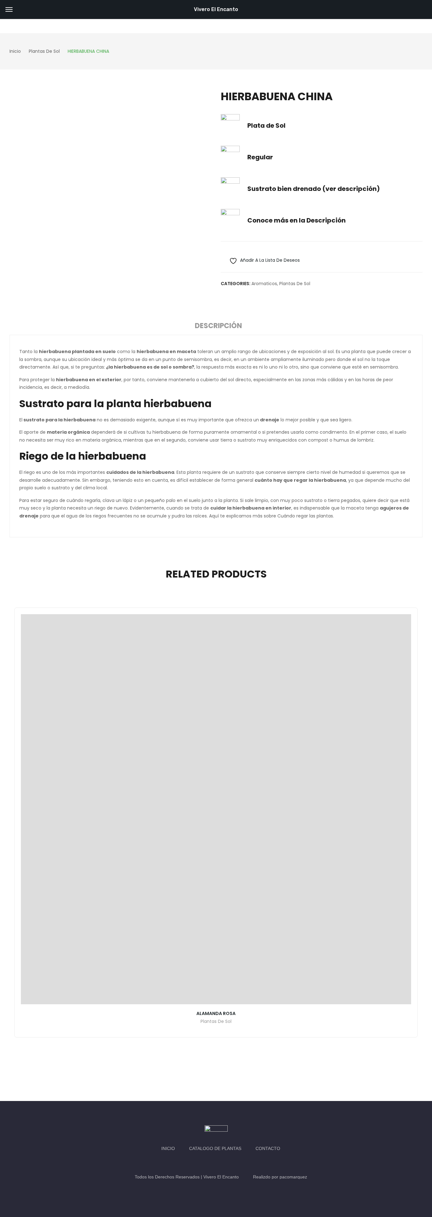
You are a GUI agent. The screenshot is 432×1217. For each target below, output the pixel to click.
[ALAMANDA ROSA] (216, 809)
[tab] (218, 327)
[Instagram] (222, 1162)
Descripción (218, 326)
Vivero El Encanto (216, 9)
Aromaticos (264, 283)
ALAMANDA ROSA (216, 1013)
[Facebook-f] (209, 1162)
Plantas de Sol (294, 283)
